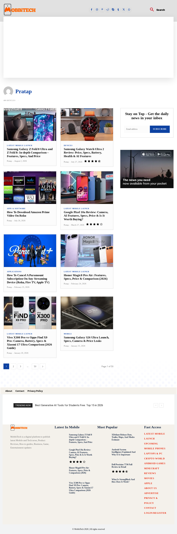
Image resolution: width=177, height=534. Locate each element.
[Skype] (113, 9)
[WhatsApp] (129, 9)
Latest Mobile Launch (19, 145)
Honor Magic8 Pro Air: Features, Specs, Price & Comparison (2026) (86, 277)
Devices (68, 145)
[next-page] (43, 366)
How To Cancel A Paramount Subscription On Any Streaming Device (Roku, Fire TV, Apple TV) (28, 279)
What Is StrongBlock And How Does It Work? (123, 480)
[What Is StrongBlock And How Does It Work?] (103, 484)
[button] (156, 10)
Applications (14, 272)
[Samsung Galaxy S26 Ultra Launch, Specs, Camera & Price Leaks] (87, 313)
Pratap (9, 161)
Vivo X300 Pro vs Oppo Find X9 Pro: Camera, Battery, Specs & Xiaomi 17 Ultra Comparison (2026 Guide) (29, 343)
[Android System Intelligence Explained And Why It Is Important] (103, 454)
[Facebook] (91, 9)
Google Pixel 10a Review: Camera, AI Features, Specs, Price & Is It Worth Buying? (86, 216)
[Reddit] (107, 9)
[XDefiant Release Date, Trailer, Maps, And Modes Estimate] (103, 439)
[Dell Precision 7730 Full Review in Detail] (103, 469)
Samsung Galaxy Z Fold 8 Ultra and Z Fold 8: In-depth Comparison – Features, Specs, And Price (30, 152)
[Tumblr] (118, 9)
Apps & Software (16, 208)
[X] (123, 9)
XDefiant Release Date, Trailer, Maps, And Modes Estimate (123, 437)
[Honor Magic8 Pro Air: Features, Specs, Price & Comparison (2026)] (87, 250)
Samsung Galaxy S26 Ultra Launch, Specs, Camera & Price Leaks (86, 339)
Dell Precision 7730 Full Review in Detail (122, 465)
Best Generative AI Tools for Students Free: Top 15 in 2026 (69, 405)
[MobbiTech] (19, 427)
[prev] (156, 405)
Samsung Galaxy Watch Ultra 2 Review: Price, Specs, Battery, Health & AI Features (84, 152)
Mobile (68, 334)
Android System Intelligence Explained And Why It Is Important (124, 452)
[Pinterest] (102, 9)
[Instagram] (97, 9)
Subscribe (160, 129)
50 (35, 366)
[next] (161, 405)
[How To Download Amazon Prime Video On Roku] (30, 187)
